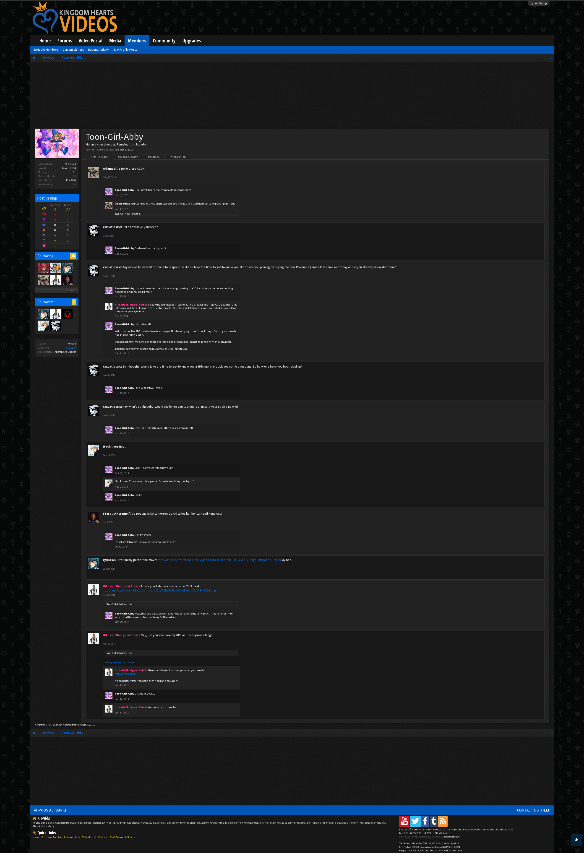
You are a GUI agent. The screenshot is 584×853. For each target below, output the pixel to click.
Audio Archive (72, 837)
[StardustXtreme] (67, 279)
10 (73, 256)
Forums (64, 40)
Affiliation (130, 837)
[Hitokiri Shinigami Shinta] (55, 279)
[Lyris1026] (67, 267)
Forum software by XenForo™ (430, 829)
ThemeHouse (451, 836)
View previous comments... (120, 662)
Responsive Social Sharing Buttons (419, 850)
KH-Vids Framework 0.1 (423, 833)
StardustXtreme (115, 513)
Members (137, 40)
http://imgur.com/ (125, 673)
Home (45, 40)
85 (74, 176)
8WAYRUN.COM (87, 724)
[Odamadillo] (43, 279)
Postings (153, 156)
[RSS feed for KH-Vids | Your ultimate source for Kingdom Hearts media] (443, 821)
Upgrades (191, 40)
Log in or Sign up (538, 3)
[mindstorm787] (67, 313)
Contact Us (528, 810)
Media (115, 40)
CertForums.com (452, 850)
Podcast (103, 837)
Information (178, 156)
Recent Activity (128, 156)
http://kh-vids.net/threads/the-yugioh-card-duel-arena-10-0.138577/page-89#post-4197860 (219, 560)
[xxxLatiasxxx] (55, 325)
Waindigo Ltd (451, 843)
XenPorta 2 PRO (43, 724)
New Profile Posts (125, 49)
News (36, 837)
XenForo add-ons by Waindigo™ (417, 843)
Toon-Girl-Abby (124, 190)
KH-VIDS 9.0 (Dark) (50, 810)
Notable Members (46, 49)
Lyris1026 (109, 560)
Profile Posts (99, 156)
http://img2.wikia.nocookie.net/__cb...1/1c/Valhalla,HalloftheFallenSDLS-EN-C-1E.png (159, 590)
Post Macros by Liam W (488, 829)
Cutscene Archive (51, 837)
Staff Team (116, 837)
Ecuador (71, 347)
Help (545, 810)
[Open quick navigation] (551, 57)
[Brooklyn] (55, 267)
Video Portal (90, 40)
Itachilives (110, 446)
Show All (71, 290)
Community (164, 40)
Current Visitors (73, 49)
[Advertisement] (292, 96)
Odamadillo (111, 168)
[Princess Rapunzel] (43, 267)
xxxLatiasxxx (112, 227)
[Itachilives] (43, 325)
